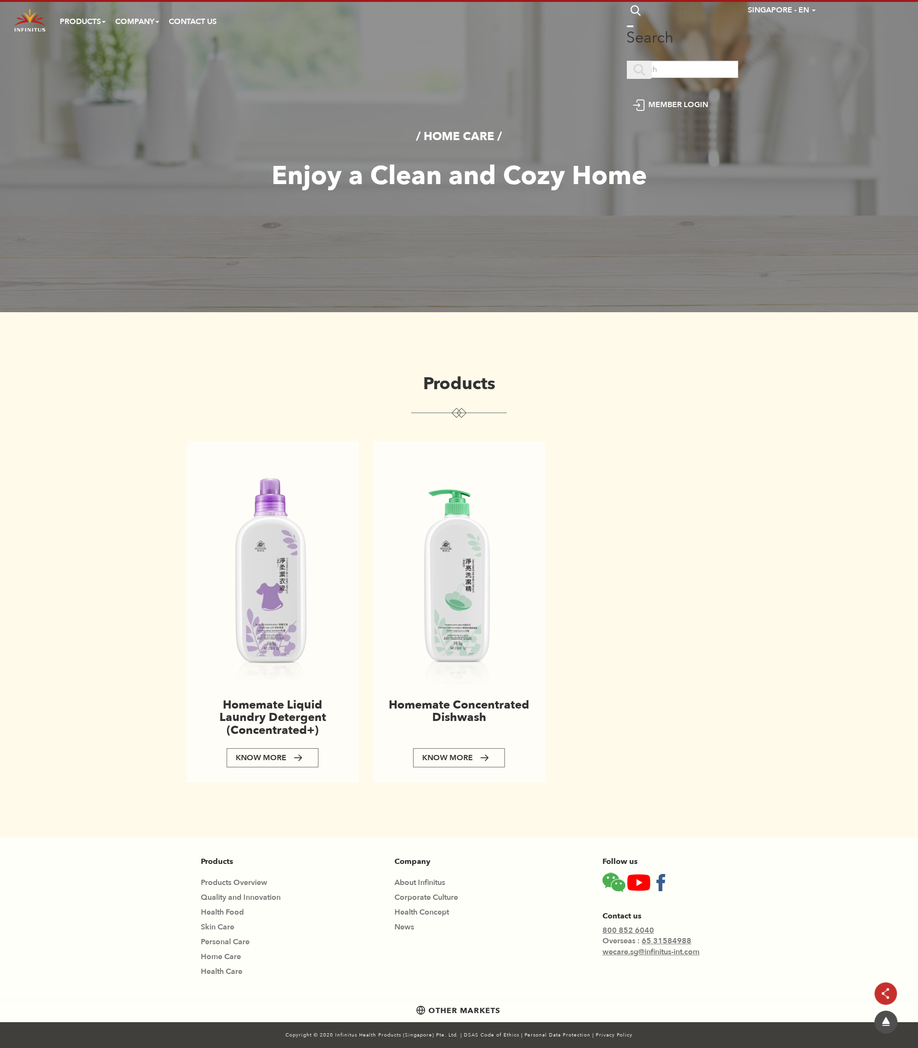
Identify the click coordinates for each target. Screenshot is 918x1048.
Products (80, 21)
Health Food (222, 912)
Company (134, 21)
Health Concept (421, 912)
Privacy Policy (614, 1035)
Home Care (221, 956)
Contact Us (193, 21)
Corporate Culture (426, 897)
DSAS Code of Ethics (492, 1035)
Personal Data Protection (558, 1035)
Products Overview (234, 882)
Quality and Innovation (241, 897)
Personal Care (225, 942)
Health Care (221, 971)
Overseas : (646, 941)
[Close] (630, 26)
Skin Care (217, 927)
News (404, 927)
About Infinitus (419, 882)
